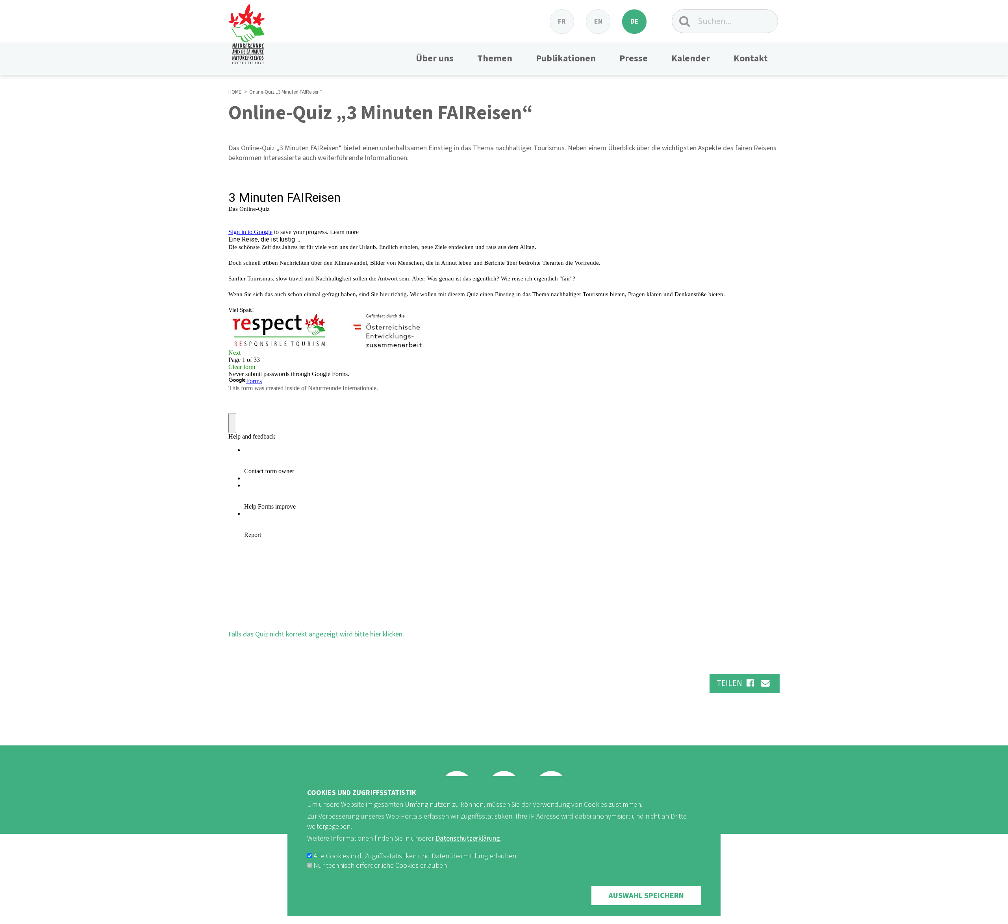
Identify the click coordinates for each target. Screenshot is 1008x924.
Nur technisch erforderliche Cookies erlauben (380, 866)
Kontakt (751, 58)
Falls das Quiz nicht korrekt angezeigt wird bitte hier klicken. (316, 634)
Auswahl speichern (646, 895)
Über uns (435, 58)
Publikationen (566, 58)
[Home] (246, 32)
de (634, 21)
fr (562, 21)
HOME (234, 92)
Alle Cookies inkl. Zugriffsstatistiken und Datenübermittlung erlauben (414, 856)
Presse (633, 58)
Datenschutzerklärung (467, 838)
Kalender (690, 58)
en (598, 21)
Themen (494, 58)
